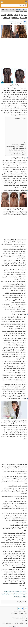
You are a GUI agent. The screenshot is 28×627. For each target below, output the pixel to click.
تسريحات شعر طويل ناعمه (18, 144)
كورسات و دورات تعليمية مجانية (19, 618)
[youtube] (18, 608)
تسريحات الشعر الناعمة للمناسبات (16, 150)
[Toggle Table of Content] (24, 142)
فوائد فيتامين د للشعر (20, 596)
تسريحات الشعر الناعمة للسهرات (16, 152)
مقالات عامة (24, 620)
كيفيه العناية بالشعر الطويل (17, 154)
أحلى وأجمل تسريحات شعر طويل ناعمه (15, 146)
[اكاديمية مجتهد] (26, 2)
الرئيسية (25, 10)
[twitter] (22, 608)
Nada (10, 21)
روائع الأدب (24, 616)
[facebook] (26, 608)
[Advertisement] (14, 53)
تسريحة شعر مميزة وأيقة (18, 148)
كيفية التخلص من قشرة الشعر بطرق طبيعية (13, 594)
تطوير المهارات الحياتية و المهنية (19, 613)
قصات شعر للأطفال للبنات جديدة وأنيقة (15, 591)
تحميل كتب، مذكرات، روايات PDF (19, 611)
